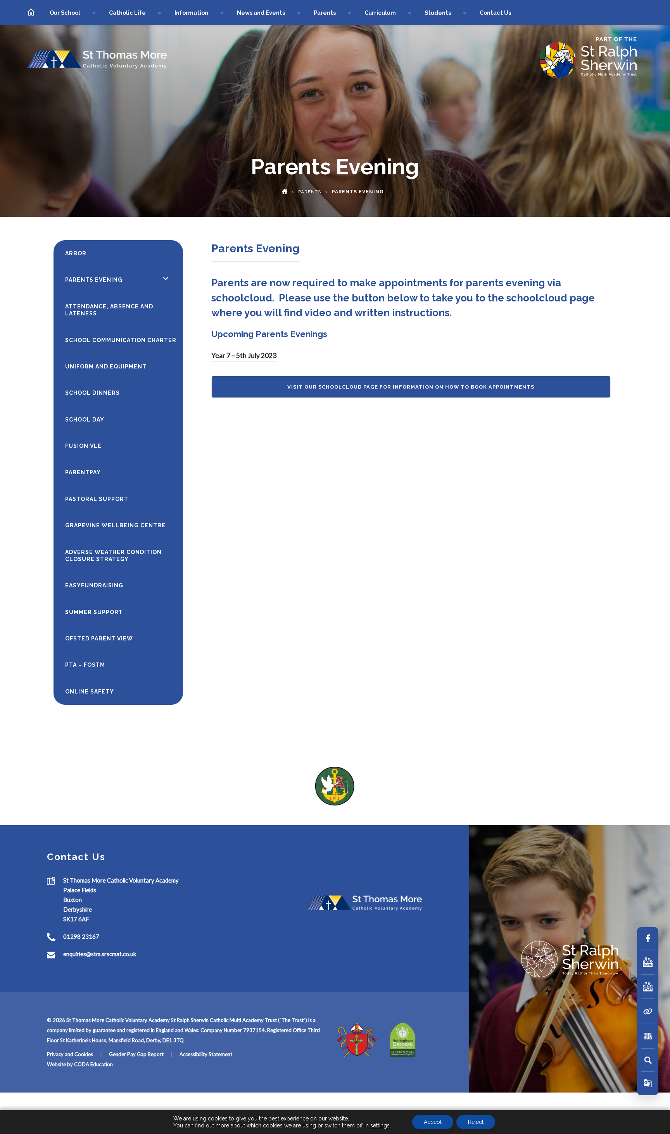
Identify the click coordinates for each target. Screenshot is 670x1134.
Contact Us (495, 12)
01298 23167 (81, 936)
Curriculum (380, 12)
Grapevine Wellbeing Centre (115, 525)
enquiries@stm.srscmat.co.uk (99, 954)
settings (380, 1125)
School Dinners (92, 393)
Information (191, 12)
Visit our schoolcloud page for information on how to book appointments (410, 387)
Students (438, 12)
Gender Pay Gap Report (136, 1054)
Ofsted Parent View (99, 638)
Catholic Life (127, 12)
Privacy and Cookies (70, 1054)
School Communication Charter (120, 340)
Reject (476, 1122)
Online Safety (89, 691)
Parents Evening (94, 280)
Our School (65, 12)
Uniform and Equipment (106, 366)
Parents (325, 12)
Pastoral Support (96, 499)
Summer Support (94, 612)
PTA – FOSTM (85, 665)
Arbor (75, 253)
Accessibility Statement (206, 1054)
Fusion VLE (83, 446)
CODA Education (93, 1064)
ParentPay (83, 472)
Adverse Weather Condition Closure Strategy (113, 555)
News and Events (261, 12)
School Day (84, 419)
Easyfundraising (94, 585)
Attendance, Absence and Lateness (109, 310)
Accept (433, 1122)
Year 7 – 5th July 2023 (243, 355)
